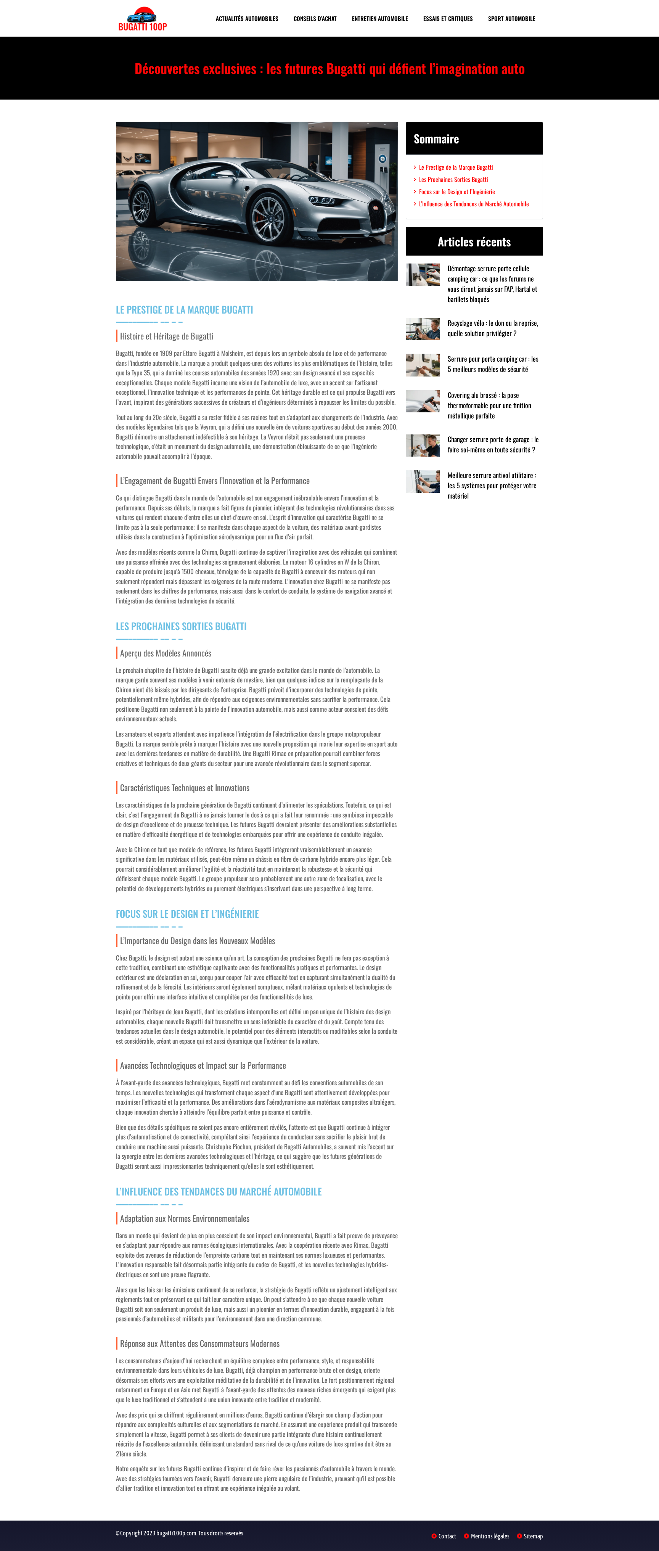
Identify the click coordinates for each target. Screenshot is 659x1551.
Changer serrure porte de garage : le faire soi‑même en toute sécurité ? (493, 444)
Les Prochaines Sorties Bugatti (453, 179)
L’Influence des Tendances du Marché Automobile (474, 203)
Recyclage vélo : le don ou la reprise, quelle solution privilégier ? (493, 328)
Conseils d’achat (315, 18)
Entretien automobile (380, 18)
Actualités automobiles (247, 18)
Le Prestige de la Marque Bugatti (456, 167)
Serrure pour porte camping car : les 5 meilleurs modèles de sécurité (493, 364)
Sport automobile (511, 18)
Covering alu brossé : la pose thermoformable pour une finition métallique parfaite (489, 405)
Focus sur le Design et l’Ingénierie (457, 191)
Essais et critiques (448, 18)
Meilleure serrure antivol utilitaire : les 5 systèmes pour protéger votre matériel (492, 485)
